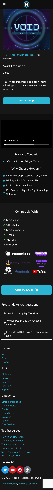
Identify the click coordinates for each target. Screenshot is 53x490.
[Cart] (33, 5)
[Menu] (4, 4)
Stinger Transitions (25, 54)
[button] (26, 290)
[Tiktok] (27, 470)
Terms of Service (28, 483)
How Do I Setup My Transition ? (23, 313)
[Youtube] (12, 470)
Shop (12, 54)
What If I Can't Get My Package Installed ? (23, 322)
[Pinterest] (20, 470)
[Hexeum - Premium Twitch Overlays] (26, 4)
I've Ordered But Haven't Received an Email (27, 333)
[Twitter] (5, 470)
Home (5, 54)
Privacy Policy (9, 483)
